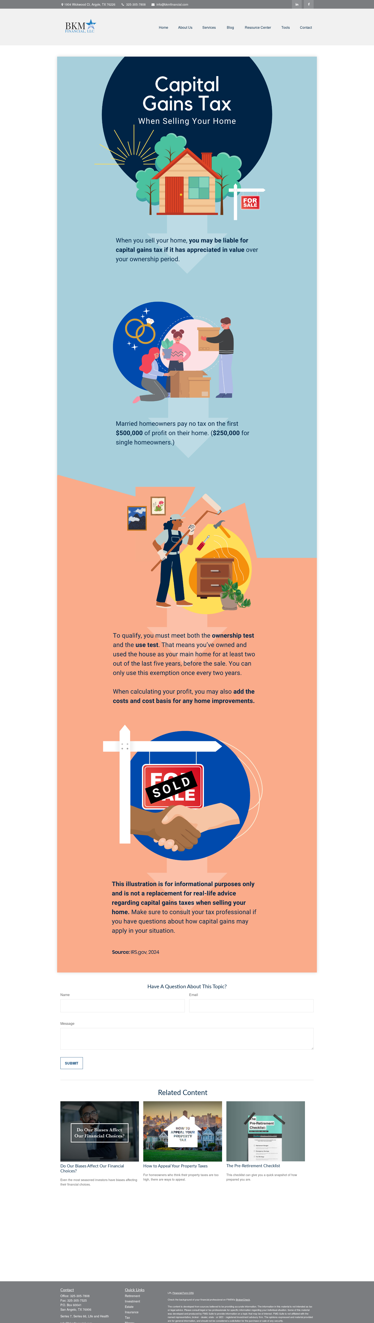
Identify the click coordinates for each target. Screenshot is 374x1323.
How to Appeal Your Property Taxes (175, 1166)
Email (193, 994)
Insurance (132, 1312)
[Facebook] (309, 4)
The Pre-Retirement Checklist (253, 1166)
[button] (163, 26)
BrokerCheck (243, 1299)
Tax (127, 1317)
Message (67, 1023)
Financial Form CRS (183, 1292)
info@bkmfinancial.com (172, 4)
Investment (132, 1301)
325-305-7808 (136, 4)
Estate (129, 1306)
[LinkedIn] (297, 4)
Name (65, 994)
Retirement (132, 1296)
